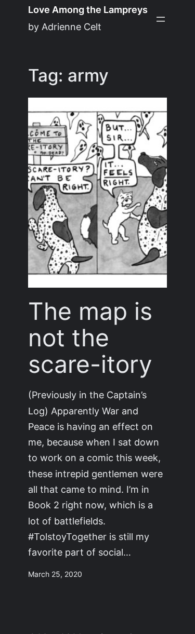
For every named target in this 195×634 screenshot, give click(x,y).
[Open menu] (160, 19)
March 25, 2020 (55, 574)
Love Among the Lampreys (88, 9)
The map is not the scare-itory (90, 337)
